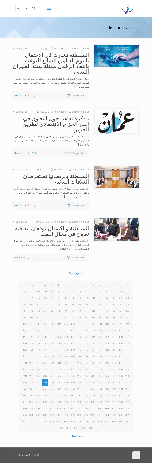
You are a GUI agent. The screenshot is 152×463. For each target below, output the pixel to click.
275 (114, 395)
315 (59, 408)
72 (79, 311)
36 (107, 298)
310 (93, 408)
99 (114, 324)
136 (79, 337)
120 (79, 330)
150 (93, 343)
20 (107, 291)
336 (25, 415)
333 (45, 415)
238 (38, 376)
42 (66, 298)
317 (45, 408)
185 (73, 356)
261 (100, 389)
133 (100, 337)
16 (24, 285)
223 (31, 369)
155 (59, 343)
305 (127, 408)
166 (93, 350)
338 (121, 421)
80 (24, 311)
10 (66, 285)
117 (100, 330)
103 (86, 324)
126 (38, 330)
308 (107, 408)
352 (25, 421)
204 (52, 363)
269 (45, 389)
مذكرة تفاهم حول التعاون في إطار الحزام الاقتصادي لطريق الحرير (55, 123)
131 (114, 337)
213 (100, 369)
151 (86, 343)
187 (59, 356)
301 (45, 402)
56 (79, 304)
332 (52, 415)
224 (25, 369)
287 (31, 395)
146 (121, 343)
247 (86, 382)
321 (127, 415)
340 (107, 421)
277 (100, 395)
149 (100, 343)
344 (79, 421)
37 (100, 298)
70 (93, 311)
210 (121, 369)
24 (79, 291)
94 (38, 317)
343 (86, 421)
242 (121, 382)
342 (93, 421)
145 (127, 343)
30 (38, 291)
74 (66, 311)
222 (38, 369)
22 (93, 291)
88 (79, 317)
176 (25, 350)
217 (73, 369)
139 (59, 337)
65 (127, 311)
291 (114, 402)
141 (45, 337)
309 (100, 408)
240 (25, 376)
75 (59, 311)
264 (79, 389)
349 (45, 421)
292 (107, 402)
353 (90, 428)
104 (79, 324)
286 (38, 395)
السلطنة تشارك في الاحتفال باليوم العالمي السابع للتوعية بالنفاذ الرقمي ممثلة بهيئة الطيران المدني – (51, 63)
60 (52, 304)
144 (25, 337)
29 (45, 291)
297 (73, 402)
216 (79, 369)
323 (114, 415)
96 (24, 317)
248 (79, 382)
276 (107, 395)
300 (52, 402)
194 (121, 363)
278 (93, 395)
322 (121, 415)
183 (86, 356)
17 (127, 291)
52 (107, 304)
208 (25, 363)
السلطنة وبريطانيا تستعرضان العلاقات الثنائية (56, 178)
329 (73, 415)
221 (45, 369)
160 (25, 343)
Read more (20, 95)
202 (66, 363)
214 (93, 369)
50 (120, 304)
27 (59, 291)
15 (31, 285)
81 (127, 317)
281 (73, 395)
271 (31, 389)
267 (59, 389)
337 (127, 421)
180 (107, 356)
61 (45, 304)
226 (121, 376)
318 (38, 408)
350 (38, 421)
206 (38, 363)
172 (52, 350)
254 (38, 382)
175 (31, 350)
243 (114, 382)
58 (66, 304)
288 (25, 395)
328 (79, 415)
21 (100, 291)
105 (73, 324)
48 (24, 298)
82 (120, 317)
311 (86, 408)
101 (100, 324)
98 (120, 324)
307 (114, 408)
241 (127, 382)
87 (86, 317)
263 (86, 389)
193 (127, 363)
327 (86, 415)
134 (93, 337)
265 (73, 389)
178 (121, 356)
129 (127, 337)
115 (114, 330)
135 (86, 337)
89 (72, 317)
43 (59, 298)
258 (121, 389)
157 (45, 343)
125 (45, 330)
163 (114, 350)
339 (114, 421)
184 (79, 356)
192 (25, 356)
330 (66, 415)
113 (127, 330)
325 (100, 415)
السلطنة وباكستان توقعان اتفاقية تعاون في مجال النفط (52, 230)
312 (79, 408)
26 (66, 291)
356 (69, 428)
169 (73, 350)
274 (121, 395)
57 (72, 304)
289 (127, 402)
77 (45, 311)
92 (52, 317)
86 (93, 317)
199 (86, 363)
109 (45, 324)
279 (86, 395)
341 (100, 421)
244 (107, 382)
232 (79, 376)
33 (127, 298)
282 (66, 395)
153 (73, 343)
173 (45, 350)
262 (93, 389)
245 (100, 382)
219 (59, 369)
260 (107, 389)
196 (107, 363)
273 (127, 395)
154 (66, 343)
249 (73, 382)
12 (52, 285)
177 (127, 356)
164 (107, 350)
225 (127, 376)
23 (86, 291)
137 (73, 337)
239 (31, 376)
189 (45, 356)
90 (66, 317)
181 (100, 356)
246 (93, 382)
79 (31, 311)
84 (107, 317)
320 (25, 408)
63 (31, 304)
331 (59, 415)
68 (107, 311)
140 (52, 337)
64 (24, 304)
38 (93, 298)
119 (86, 330)
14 (38, 285)
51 (114, 304)
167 (86, 350)
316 (52, 408)
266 (66, 389)
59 (59, 304)
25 (72, 291)
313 (73, 408)
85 (100, 317)
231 (86, 376)
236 (52, 376)
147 (114, 343)
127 (31, 330)
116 (107, 330)
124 (52, 330)
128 (25, 330)
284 (52, 395)
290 (121, 402)
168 (79, 350)
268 (52, 389)
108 (52, 324)
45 (45, 298)
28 (52, 291)
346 (66, 421)
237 (45, 376)
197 (100, 363)
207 (31, 363)
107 (59, 324)
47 (31, 298)
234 (66, 376)
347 (59, 421)
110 (38, 324)
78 (38, 311)
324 (107, 415)
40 (79, 298)
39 (86, 298)
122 (66, 330)
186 (66, 356)
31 (31, 291)
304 (25, 402)
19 (114, 291)
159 (31, 343)
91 (59, 317)
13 (45, 285)
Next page (77, 436)
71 (86, 311)
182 (93, 356)
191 (31, 356)
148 (107, 343)
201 (73, 363)
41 (72, 298)
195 (114, 363)
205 (45, 363)
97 (127, 324)
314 (66, 408)
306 (121, 408)
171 (59, 350)
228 (107, 376)
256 (25, 382)
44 (52, 298)
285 (45, 395)
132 (107, 337)
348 (52, 421)
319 (31, 408)
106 (66, 324)
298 (66, 402)
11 (59, 285)
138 (66, 337)
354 (83, 428)
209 (127, 369)
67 (114, 311)
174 (38, 350)
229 (100, 376)
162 (121, 350)
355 (76, 428)
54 (93, 304)
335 (31, 415)
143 (31, 337)
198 (93, 363)
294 (93, 402)
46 (38, 298)
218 (66, 369)
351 (31, 421)
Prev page (74, 273)
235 (59, 376)
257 (127, 389)
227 (114, 376)
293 (100, 402)
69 (100, 311)
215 (86, 369)
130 (121, 337)
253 (45, 382)
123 (59, 330)
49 (127, 304)
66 (120, 311)
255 (31, 382)
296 (79, 402)
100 (107, 324)
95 (31, 317)
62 (38, 304)
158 (38, 343)
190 (38, 356)
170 (66, 350)
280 (79, 395)
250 (66, 382)
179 (114, 356)
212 (107, 369)
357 (62, 428)
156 (52, 343)
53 (100, 304)
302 (38, 402)
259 (114, 389)
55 (86, 304)
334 (38, 415)
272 (25, 389)
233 (73, 376)
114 (121, 330)
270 (38, 389)
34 (120, 298)
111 (31, 324)
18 (120, 291)
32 (24, 291)
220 (52, 369)
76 (52, 311)
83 (114, 317)
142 (38, 337)
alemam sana (79, 48)
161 (127, 350)
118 (93, 330)
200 (79, 363)
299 (59, 402)
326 (93, 415)
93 (45, 317)
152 (79, 343)
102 (93, 324)
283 (59, 395)
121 (73, 330)
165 (100, 350)
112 (25, 324)
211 (114, 369)
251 (59, 382)
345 (73, 421)
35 (114, 298)
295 (86, 402)
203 (59, 363)
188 (52, 356)
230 (93, 376)
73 (72, 311)
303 (31, 402)
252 (52, 382)
